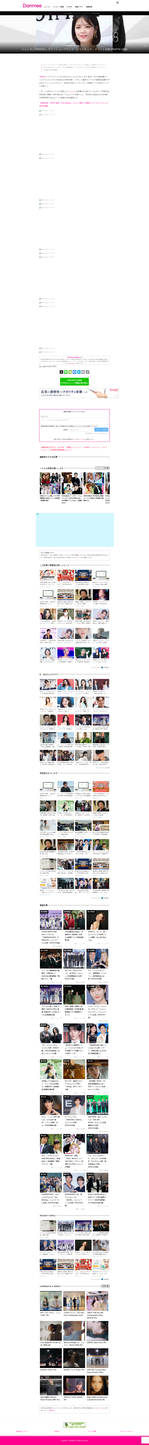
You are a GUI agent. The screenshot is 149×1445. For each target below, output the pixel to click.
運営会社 (51, 1410)
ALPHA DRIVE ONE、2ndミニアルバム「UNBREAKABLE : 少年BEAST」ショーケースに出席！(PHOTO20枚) (51, 937)
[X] (61, 372)
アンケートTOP (102, 468)
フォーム (71, 363)
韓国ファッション (74, 447)
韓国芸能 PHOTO (49, 447)
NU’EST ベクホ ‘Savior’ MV (74, 1370)
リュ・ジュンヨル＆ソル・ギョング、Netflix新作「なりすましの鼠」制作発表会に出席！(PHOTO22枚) (97, 1161)
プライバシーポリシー (127, 1431)
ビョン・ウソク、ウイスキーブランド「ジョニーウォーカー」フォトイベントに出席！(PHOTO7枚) (97, 1011)
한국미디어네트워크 (74, 357)
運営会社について (22, 1431)
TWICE (42, 77)
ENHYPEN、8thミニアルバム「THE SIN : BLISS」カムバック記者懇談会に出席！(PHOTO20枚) (97, 1122)
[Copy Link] (87, 372)
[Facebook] (74, 372)
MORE (104, 1286)
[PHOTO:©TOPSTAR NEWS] (51, 920)
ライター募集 (92, 1431)
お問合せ (57, 1431)
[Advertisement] (74, 134)
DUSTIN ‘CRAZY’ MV (48, 1370)
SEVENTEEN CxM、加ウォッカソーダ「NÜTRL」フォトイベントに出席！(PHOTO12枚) (74, 1199)
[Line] (66, 372)
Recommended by (96, 667)
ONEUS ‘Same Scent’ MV (96, 1342)
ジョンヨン (71, 91)
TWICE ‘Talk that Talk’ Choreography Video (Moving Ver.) (95, 1315)
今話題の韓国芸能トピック (61, 450)
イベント (96, 447)
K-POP (145, 45)
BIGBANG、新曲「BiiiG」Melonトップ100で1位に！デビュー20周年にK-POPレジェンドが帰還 (74, 1161)
